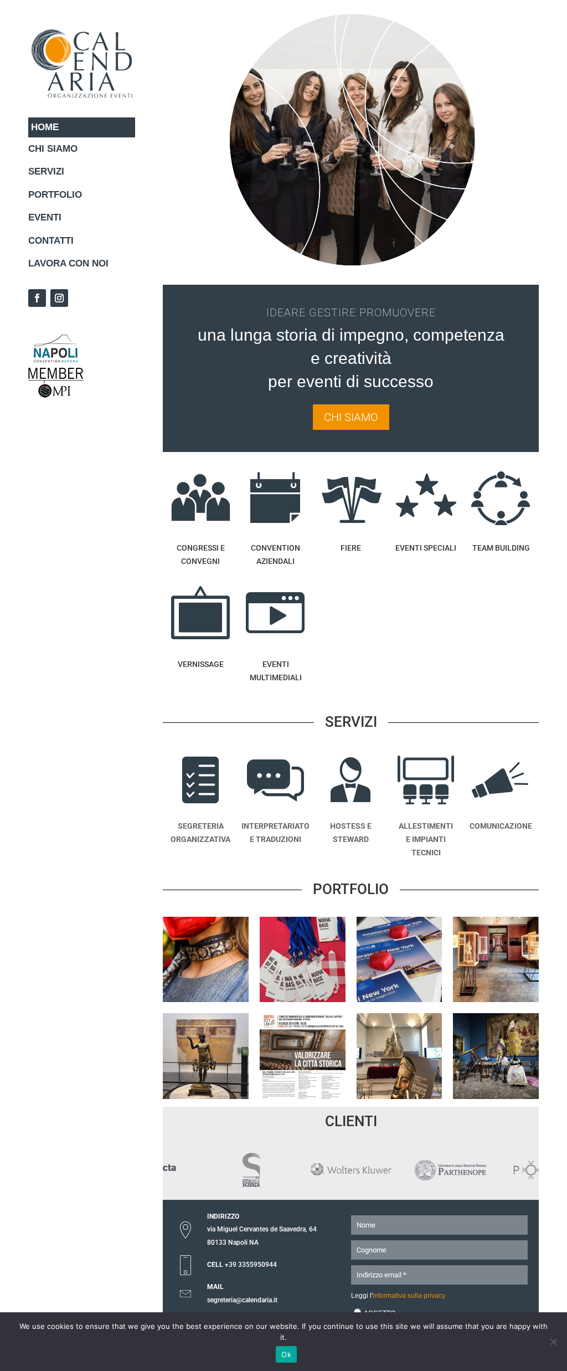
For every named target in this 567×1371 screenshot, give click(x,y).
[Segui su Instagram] (59, 298)
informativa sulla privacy (409, 1296)
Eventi (44, 217)
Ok (286, 1354)
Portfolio (55, 194)
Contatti (51, 240)
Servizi (46, 171)
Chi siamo (53, 148)
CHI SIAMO (351, 417)
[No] (553, 1341)
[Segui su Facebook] (37, 298)
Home (45, 127)
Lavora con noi (68, 263)
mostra (399, 1075)
